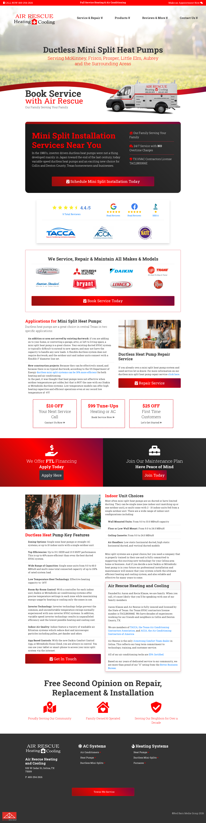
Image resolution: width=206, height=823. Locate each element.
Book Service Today (104, 300)
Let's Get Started (150, 422)
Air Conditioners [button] (89, 752)
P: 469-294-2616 (33, 777)
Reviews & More (154, 18)
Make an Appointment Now (184, 2)
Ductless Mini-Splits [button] (92, 762)
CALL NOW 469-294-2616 (19, 2)
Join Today (154, 475)
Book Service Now (102, 417)
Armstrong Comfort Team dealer (151, 640)
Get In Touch (65, 658)
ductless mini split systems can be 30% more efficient (67, 372)
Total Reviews (71, 214)
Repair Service (151, 382)
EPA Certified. (156, 654)
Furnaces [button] (139, 762)
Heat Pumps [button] (87, 757)
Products (121, 18)
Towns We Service (103, 791)
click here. (174, 374)
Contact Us (188, 18)
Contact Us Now (54, 422)
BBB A (156, 215)
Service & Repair (89, 18)
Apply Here (51, 475)
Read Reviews (114, 215)
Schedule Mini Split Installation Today (105, 181)
